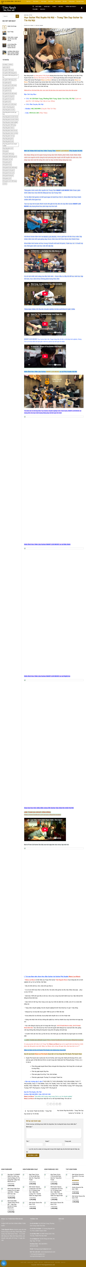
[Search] (33, 6)
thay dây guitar (10, 107)
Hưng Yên (72, 1066)
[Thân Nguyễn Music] (15, 8)
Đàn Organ (43, 1)
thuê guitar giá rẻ (7, 162)
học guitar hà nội (7, 90)
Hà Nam (54, 1074)
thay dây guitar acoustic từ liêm (10, 119)
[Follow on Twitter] (82, 3)
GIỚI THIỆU (38, 6)
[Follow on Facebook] (79, 3)
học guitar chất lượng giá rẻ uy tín (10, 76)
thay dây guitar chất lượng (9, 125)
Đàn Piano (50, 1)
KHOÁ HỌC (47, 6)
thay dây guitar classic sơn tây (10, 133)
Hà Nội (52, 1058)
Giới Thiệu (10, 32)
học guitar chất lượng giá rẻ (9, 72)
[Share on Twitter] (50, 1104)
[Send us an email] (83, 3)
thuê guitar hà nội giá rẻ (8, 170)
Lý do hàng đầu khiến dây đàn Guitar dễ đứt (12, 46)
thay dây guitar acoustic (9, 109)
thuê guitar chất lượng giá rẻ (9, 156)
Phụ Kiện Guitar (80, 1)
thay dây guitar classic (8, 127)
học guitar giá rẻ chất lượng (9, 85)
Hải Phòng (66, 1060)
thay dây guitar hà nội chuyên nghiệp (10, 144)
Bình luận (29, 1127)
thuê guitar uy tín (7, 178)
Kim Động (59, 1066)
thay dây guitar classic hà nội (10, 130)
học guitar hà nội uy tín (8, 99)
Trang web (68, 1141)
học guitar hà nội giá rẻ (8, 96)
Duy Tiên (46, 1074)
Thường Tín (47, 1077)
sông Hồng (36, 1068)
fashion (11, 64)
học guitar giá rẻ (7, 82)
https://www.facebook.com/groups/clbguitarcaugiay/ (42, 815)
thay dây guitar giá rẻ (8, 138)
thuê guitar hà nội (7, 164)
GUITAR (61, 6)
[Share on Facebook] (47, 1104)
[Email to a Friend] (53, 1104)
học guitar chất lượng (8, 70)
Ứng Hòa (45, 1071)
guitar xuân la (6, 67)
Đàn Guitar (35, 1)
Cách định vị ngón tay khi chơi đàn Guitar (13, 38)
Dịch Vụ (28, 1)
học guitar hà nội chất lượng (9, 93)
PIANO (54, 6)
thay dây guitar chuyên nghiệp (10, 122)
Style (30, 15)
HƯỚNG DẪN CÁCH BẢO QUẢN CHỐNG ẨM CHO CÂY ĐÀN (13, 53)
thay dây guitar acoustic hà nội (10, 116)
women (5, 183)
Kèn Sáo (65, 1)
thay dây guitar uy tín (8, 148)
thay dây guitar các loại (8, 135)
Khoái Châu (48, 1066)
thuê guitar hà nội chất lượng (10, 167)
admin (41, 25)
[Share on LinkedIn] (60, 1104)
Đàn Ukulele (58, 1)
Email (47, 1141)
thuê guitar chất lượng (8, 153)
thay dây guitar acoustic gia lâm (9, 113)
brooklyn (5, 64)
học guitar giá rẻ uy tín (8, 88)
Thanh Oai (59, 1077)
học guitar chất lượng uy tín (9, 79)
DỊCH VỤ (42, 9)
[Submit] (17, 16)
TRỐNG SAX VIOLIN (70, 6)
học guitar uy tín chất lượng (9, 104)
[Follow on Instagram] (80, 3)
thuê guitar (5, 151)
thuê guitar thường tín (8, 175)
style (4, 107)
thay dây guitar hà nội (8, 141)
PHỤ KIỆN (35, 9)
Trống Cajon (72, 1)
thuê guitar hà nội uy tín (8, 173)
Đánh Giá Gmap (12, 26)
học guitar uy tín (7, 101)
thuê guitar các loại (7, 159)
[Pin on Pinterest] (57, 1104)
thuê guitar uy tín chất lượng (9, 181)
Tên (27, 1141)
